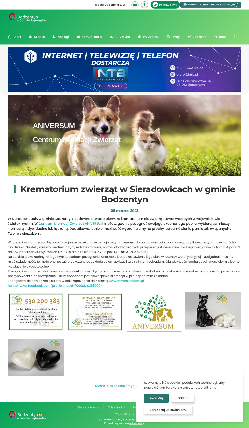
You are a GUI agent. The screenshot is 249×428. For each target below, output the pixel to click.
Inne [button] (222, 37)
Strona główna (88, 407)
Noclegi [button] (63, 37)
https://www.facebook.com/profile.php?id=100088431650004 (55, 285)
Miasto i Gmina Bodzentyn (114, 386)
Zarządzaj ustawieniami (168, 410)
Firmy (175, 37)
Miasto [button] (39, 37)
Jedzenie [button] (199, 37)
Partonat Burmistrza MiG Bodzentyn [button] (210, 4)
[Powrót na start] (27, 17)
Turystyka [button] (122, 37)
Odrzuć (182, 398)
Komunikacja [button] (92, 37)
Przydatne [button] (151, 37)
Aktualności (116, 407)
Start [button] (17, 37)
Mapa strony (124, 414)
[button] (235, 37)
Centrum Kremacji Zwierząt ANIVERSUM (71, 223)
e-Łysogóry (136, 423)
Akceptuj (156, 398)
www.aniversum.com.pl (126, 281)
